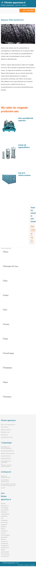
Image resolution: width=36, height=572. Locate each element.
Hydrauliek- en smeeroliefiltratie (6, 447)
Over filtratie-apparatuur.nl (5, 480)
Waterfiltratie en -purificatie (6, 461)
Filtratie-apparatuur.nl (14, 2)
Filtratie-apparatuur (8, 420)
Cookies (26, 565)
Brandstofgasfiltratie (7, 451)
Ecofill (3, 488)
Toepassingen (6, 443)
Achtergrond (6, 472)
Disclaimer (20, 565)
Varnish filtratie (5, 456)
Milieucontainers (6, 430)
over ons (18, 5)
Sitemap (32, 565)
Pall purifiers (5, 427)
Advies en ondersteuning (5, 476)
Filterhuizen (4, 435)
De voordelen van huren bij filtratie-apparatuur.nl (8, 484)
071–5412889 (28, 10)
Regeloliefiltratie (6, 458)
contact (24, 5)
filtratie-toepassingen (7, 5)
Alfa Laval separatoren (8, 424)
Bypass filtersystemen (8, 453)
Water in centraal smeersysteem (6, 465)
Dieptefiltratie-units (7, 437)
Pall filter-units (5, 432)
